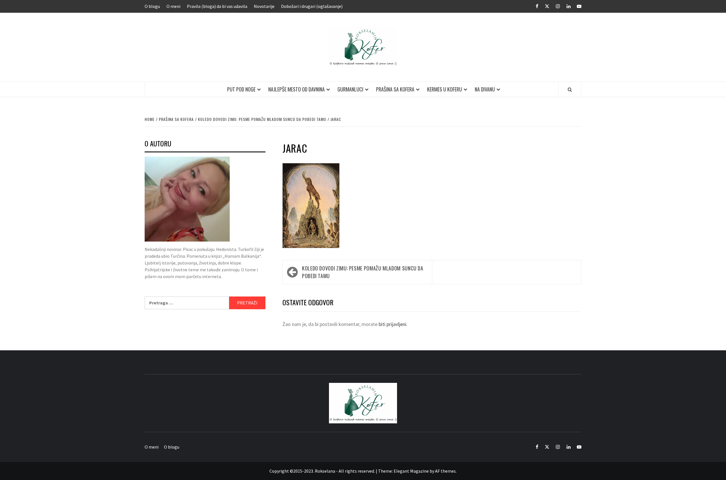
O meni (173, 6)
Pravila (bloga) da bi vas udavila (217, 6)
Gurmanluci (350, 89)
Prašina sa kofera (395, 89)
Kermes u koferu (444, 89)
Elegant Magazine (411, 471)
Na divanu (485, 89)
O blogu (152, 6)
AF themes (445, 471)
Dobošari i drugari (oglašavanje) (312, 6)
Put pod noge (241, 89)
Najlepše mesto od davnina (296, 89)
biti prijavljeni (392, 324)
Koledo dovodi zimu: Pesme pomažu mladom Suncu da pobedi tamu (362, 272)
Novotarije (264, 6)
